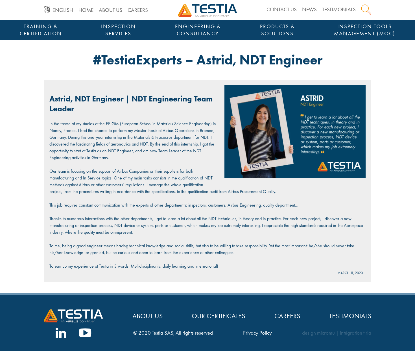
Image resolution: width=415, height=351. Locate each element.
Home (85, 10)
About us (110, 10)
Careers (138, 10)
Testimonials (339, 9)
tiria (367, 333)
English (63, 10)
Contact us (282, 9)
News (309, 9)
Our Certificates (218, 315)
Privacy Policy (257, 333)
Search (366, 10)
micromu (326, 333)
